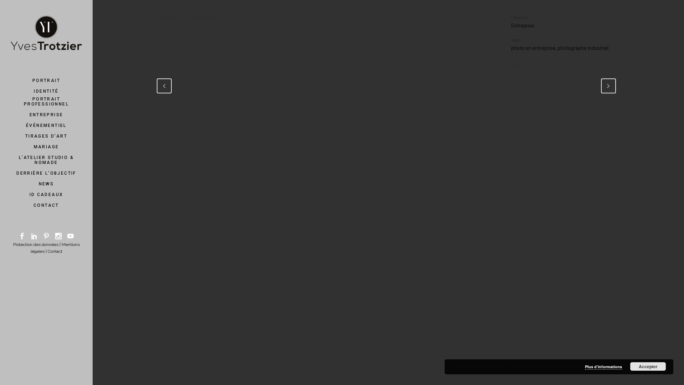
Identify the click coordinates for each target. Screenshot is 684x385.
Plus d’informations (603, 366)
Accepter (648, 366)
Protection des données (35, 244)
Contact (55, 251)
